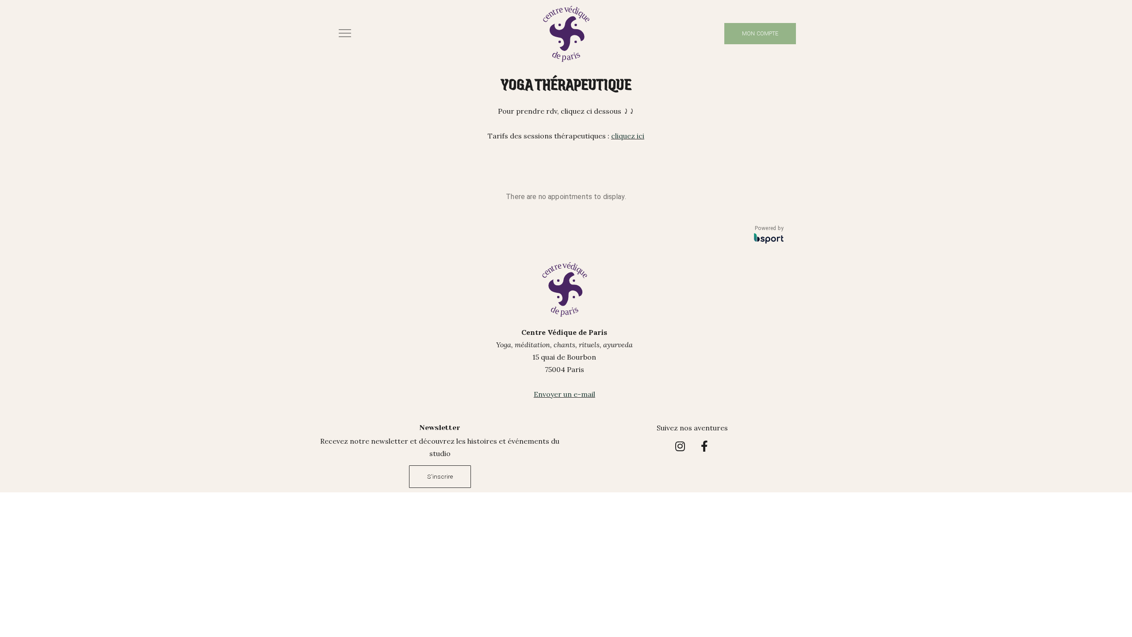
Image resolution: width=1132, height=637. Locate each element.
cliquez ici (627, 135)
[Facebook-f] (704, 446)
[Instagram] (680, 446)
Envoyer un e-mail (564, 394)
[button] (347, 33)
